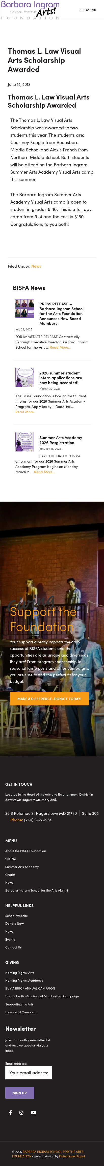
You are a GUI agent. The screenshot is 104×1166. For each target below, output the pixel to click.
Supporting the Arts (19, 1004)
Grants (10, 874)
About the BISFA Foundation (25, 850)
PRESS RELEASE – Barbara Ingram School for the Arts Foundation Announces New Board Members (61, 313)
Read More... (60, 347)
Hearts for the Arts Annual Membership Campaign (42, 996)
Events (10, 939)
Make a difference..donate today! (49, 698)
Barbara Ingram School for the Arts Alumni (36, 890)
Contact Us (13, 947)
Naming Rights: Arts (19, 972)
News (36, 266)
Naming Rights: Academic (24, 980)
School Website (16, 915)
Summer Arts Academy (22, 866)
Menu (91, 9)
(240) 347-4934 (30, 819)
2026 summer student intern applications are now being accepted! (60, 377)
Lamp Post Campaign (21, 1012)
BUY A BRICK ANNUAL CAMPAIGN (30, 988)
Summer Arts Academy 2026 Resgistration (60, 439)
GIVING (10, 858)
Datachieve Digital (72, 1156)
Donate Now (14, 923)
